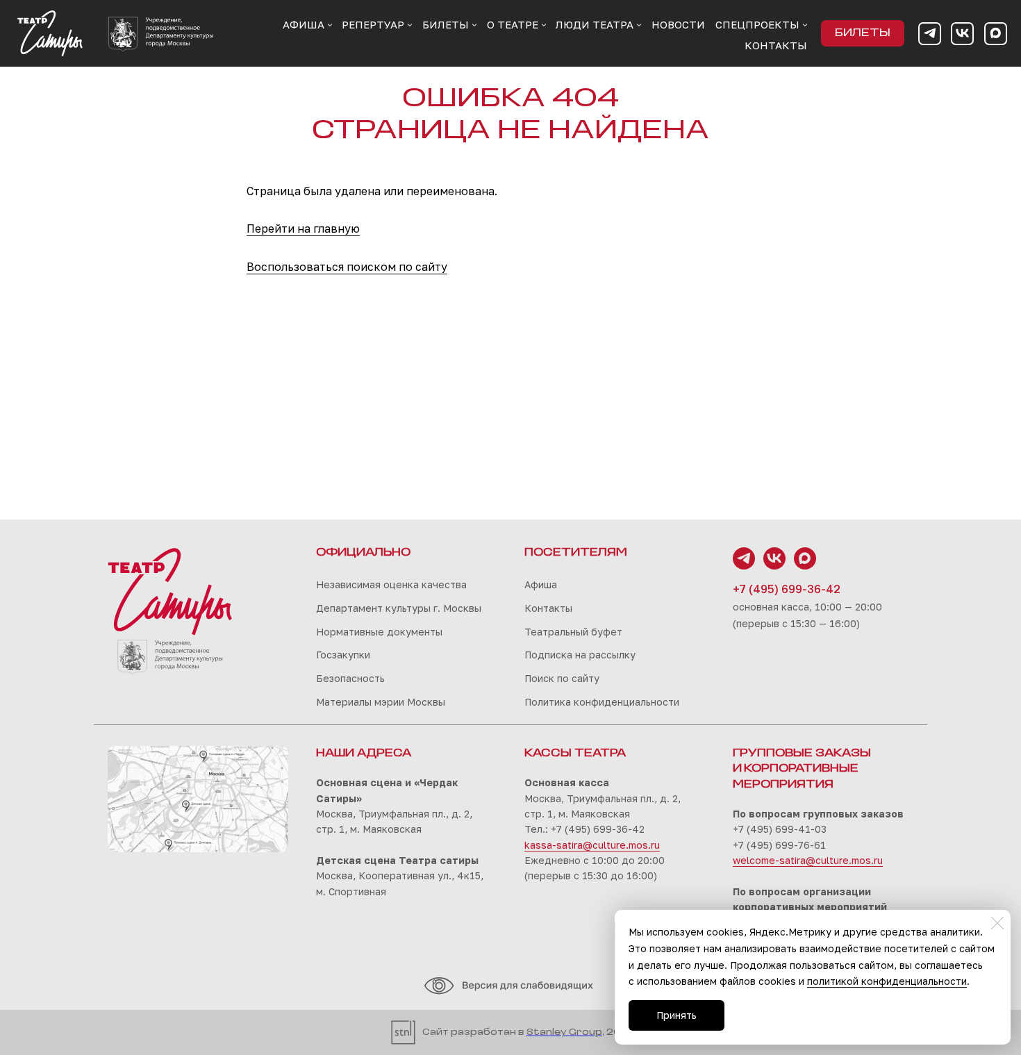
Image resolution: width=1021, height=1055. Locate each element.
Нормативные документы (379, 632)
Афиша (540, 584)
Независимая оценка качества (391, 584)
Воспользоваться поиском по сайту (347, 267)
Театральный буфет (573, 632)
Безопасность (350, 678)
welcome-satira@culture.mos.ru (808, 860)
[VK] (962, 33)
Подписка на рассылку (580, 655)
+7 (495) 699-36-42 (786, 589)
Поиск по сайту (561, 678)
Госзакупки (343, 655)
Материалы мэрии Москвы (380, 702)
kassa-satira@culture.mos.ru (592, 845)
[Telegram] (929, 33)
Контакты (548, 608)
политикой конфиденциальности (887, 981)
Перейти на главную (303, 228)
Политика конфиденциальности (601, 702)
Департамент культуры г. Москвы (398, 608)
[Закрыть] (997, 923)
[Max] (995, 33)
